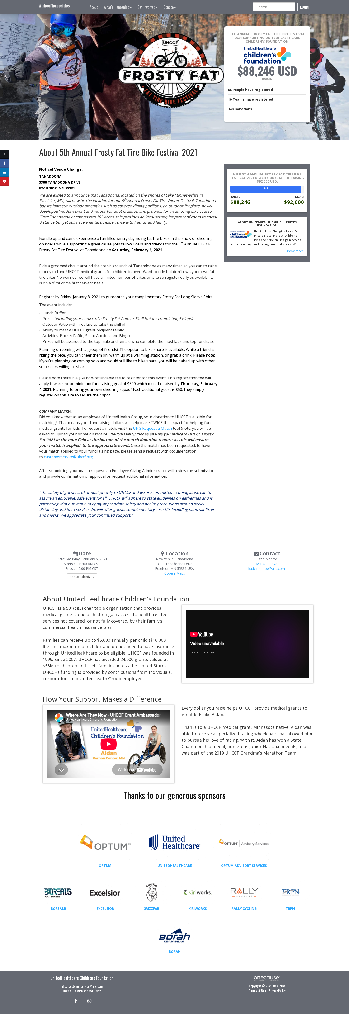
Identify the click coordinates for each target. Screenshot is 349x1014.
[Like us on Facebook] (75, 1000)
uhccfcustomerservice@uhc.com (82, 986)
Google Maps (174, 573)
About (94, 7)
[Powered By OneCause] (267, 978)
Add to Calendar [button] (81, 577)
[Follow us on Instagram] (88, 1000)
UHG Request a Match (152, 428)
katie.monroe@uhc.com (266, 568)
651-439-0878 (266, 563)
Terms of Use (257, 990)
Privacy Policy (277, 990)
